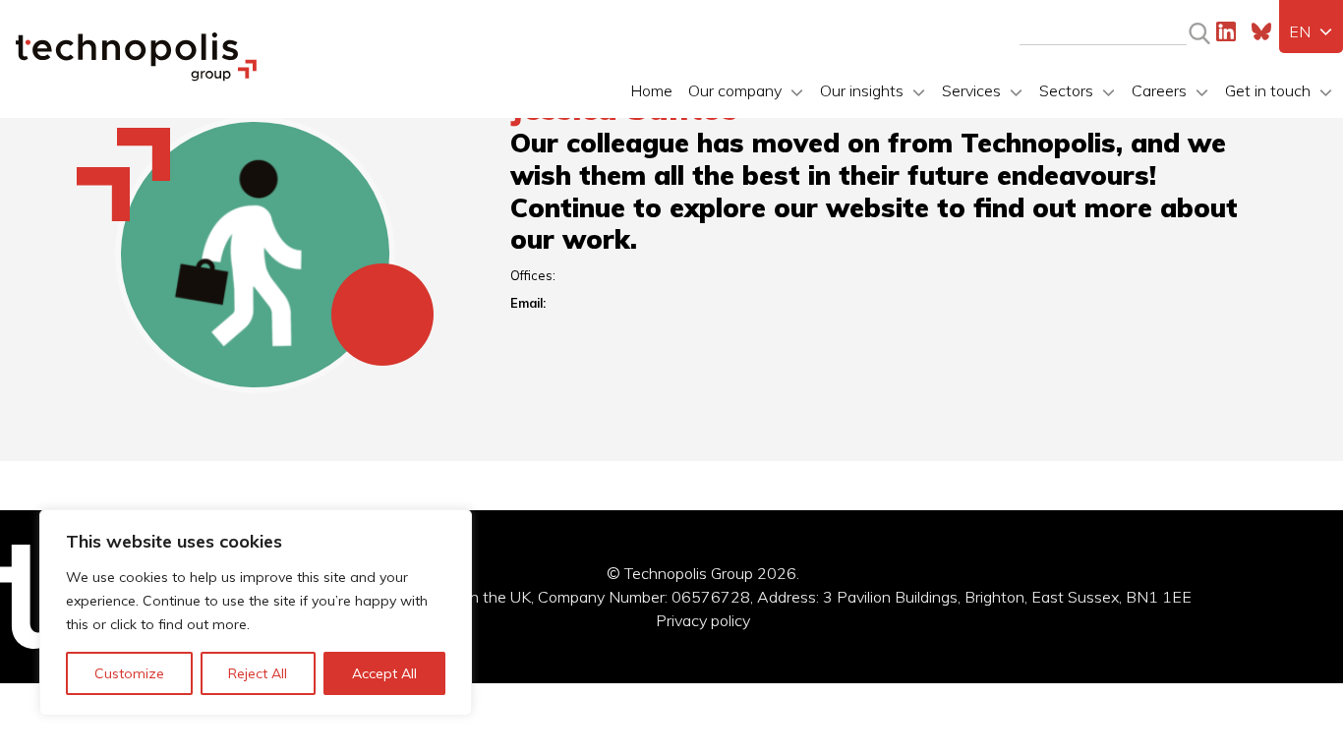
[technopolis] (136, 76)
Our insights (862, 90)
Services (971, 90)
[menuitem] (1311, 31)
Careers (1159, 90)
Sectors (1066, 90)
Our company (735, 90)
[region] (255, 612)
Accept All (384, 673)
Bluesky (1261, 31)
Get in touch (1268, 90)
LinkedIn (1226, 31)
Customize (129, 673)
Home (651, 90)
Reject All (257, 673)
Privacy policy (703, 620)
